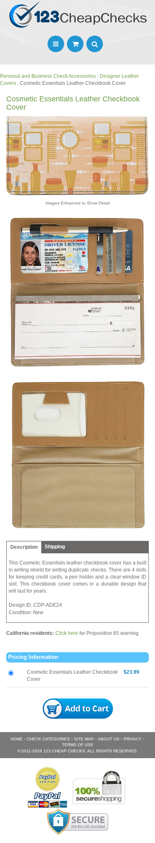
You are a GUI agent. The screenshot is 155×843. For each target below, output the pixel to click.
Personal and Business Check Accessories (48, 76)
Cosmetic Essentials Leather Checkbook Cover (72, 675)
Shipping (55, 547)
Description (24, 547)
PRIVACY (133, 739)
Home (16, 739)
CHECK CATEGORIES (48, 739)
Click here (66, 633)
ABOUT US (108, 739)
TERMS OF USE (77, 744)
